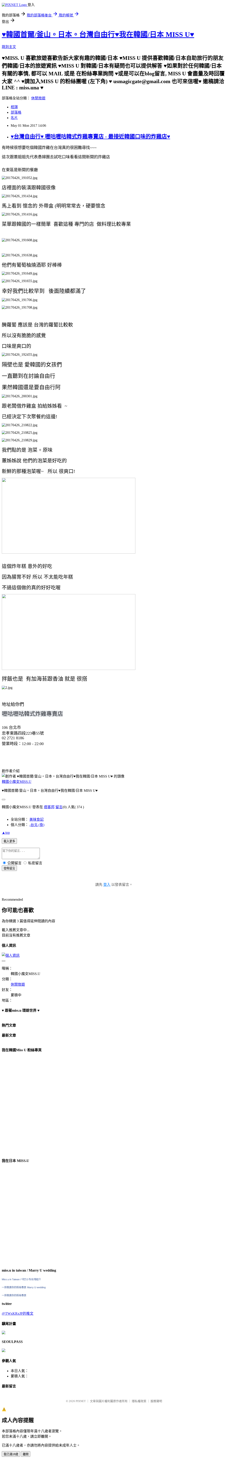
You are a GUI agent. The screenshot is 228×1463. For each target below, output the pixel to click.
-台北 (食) (36, 825)
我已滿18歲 (11, 1454)
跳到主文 (9, 47)
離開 (25, 1454)
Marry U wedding (36, 1287)
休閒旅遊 (38, 98)
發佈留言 (9, 868)
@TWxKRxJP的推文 (17, 1313)
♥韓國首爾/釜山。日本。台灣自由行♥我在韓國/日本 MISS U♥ (98, 34)
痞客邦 (49, 807)
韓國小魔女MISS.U (16, 782)
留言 (59, 807)
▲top (6, 832)
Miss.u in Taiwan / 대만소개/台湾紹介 (21, 1279)
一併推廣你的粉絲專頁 (14, 1287)
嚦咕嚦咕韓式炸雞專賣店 (32, 714)
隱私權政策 (139, 1401)
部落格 (16, 112)
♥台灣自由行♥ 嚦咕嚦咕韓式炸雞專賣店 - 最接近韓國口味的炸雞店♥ (90, 136)
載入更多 (9, 841)
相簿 (14, 107)
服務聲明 (156, 1401)
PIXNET (81, 1401)
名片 (14, 118)
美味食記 (36, 819)
